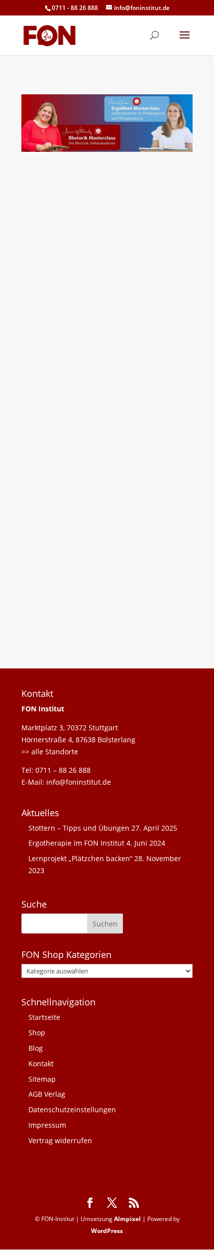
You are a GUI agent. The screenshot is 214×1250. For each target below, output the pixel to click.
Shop (36, 1032)
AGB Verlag (46, 1094)
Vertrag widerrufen (60, 1140)
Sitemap (42, 1079)
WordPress (107, 1231)
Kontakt (41, 1063)
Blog (35, 1048)
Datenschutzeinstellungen (72, 1109)
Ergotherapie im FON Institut (76, 843)
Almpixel (127, 1219)
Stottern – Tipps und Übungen (78, 828)
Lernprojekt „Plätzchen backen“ (80, 858)
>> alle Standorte (49, 751)
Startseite (44, 1017)
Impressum (47, 1125)
